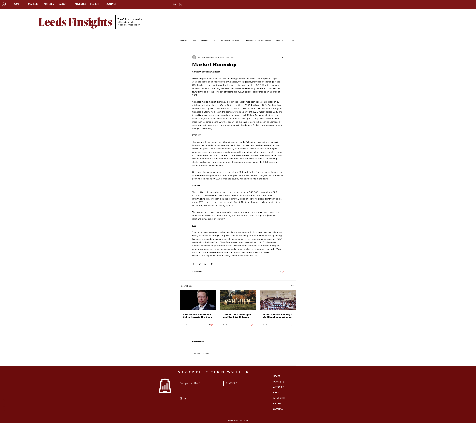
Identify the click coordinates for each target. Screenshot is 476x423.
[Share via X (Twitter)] (199, 264)
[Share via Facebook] (193, 264)
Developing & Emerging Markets (258, 40)
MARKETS (278, 381)
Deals (194, 40)
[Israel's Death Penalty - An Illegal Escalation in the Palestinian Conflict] (278, 300)
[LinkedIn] (180, 4)
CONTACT (279, 409)
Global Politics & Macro (230, 40)
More (278, 40)
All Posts (183, 40)
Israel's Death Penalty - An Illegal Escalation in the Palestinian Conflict (277, 315)
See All (293, 286)
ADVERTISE (279, 398)
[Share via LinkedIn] (205, 264)
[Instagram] (175, 4)
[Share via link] (211, 264)
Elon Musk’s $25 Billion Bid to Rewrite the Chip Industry (197, 315)
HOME (277, 376)
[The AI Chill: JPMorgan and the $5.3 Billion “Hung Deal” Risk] (238, 300)
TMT (214, 40)
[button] (293, 40)
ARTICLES (278, 387)
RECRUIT (278, 403)
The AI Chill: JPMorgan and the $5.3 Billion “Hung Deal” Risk (237, 315)
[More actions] (282, 57)
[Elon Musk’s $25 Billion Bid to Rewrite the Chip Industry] (198, 300)
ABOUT (277, 392)
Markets (204, 40)
